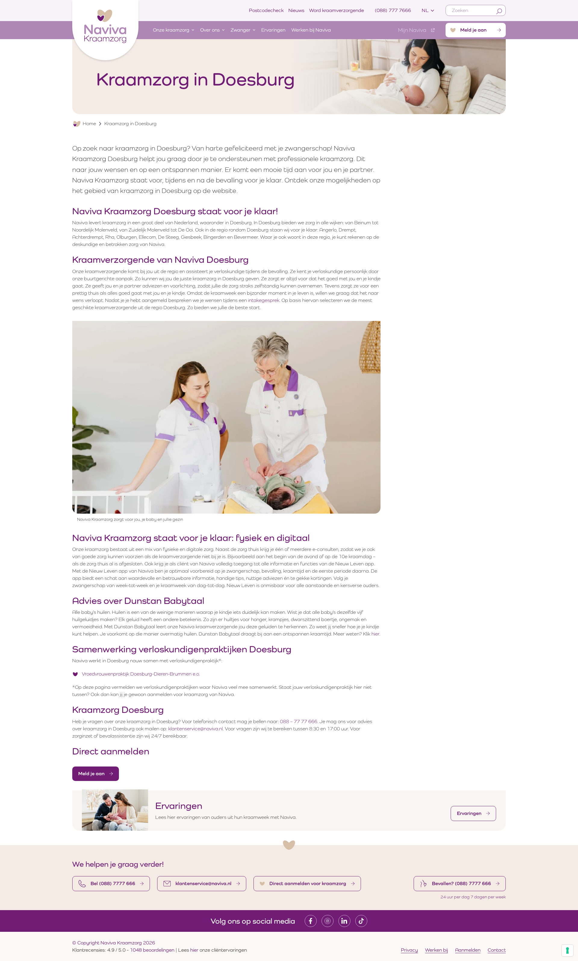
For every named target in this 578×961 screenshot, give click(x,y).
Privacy (409, 950)
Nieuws (296, 10)
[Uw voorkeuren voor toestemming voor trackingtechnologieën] (567, 950)
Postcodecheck (266, 10)
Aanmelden (467, 950)
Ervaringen (273, 30)
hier (375, 634)
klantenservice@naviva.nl (195, 729)
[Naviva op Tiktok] (361, 921)
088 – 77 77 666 (298, 721)
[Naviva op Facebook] (311, 921)
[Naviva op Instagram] (328, 921)
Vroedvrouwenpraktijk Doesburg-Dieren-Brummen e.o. (141, 674)
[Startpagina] (105, 29)
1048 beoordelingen (152, 950)
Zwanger (240, 30)
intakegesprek (263, 300)
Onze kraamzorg (171, 30)
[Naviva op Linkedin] (344, 921)
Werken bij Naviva (311, 30)
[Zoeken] (499, 11)
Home (89, 123)
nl (425, 10)
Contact (497, 950)
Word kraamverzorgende (336, 10)
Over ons (210, 30)
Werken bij (436, 950)
